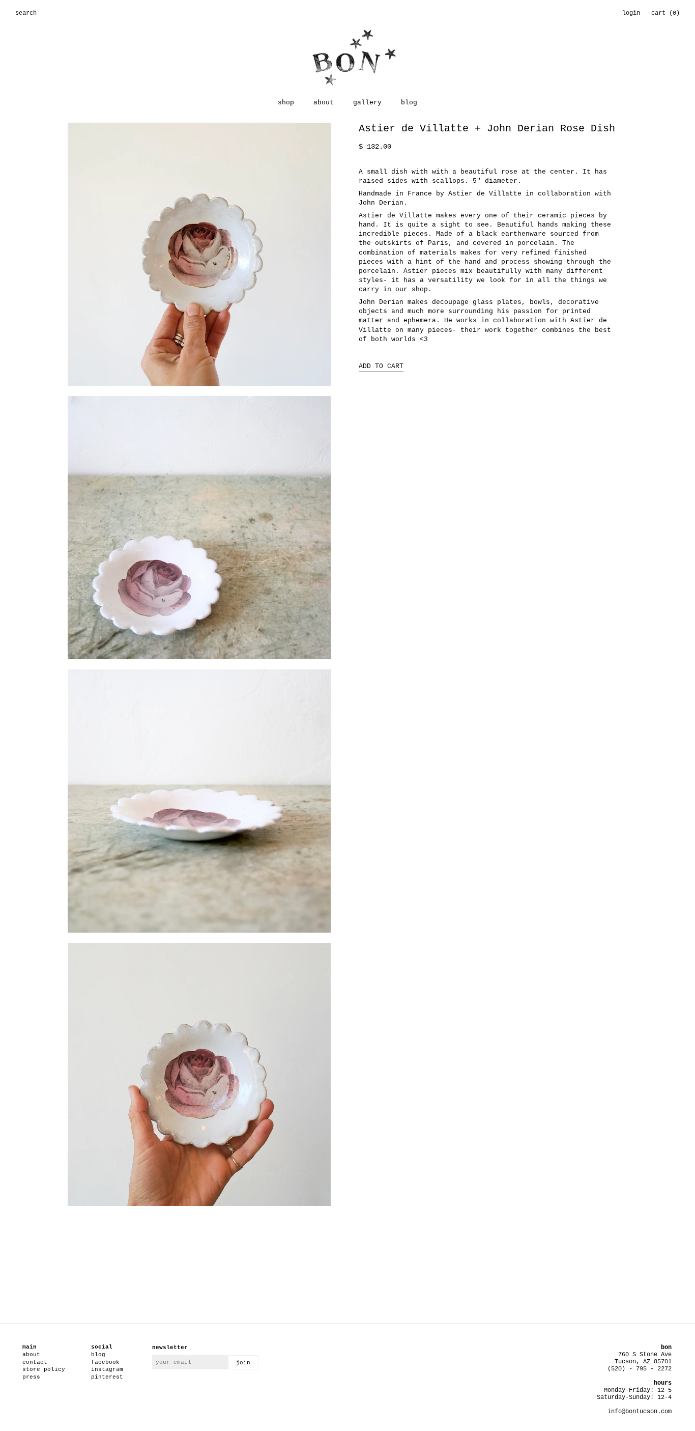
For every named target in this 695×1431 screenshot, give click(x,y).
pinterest (107, 1377)
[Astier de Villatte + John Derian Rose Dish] (199, 259)
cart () (665, 13)
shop (286, 102)
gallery (367, 102)
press (31, 1377)
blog (409, 102)
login (631, 13)
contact (34, 1362)
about (323, 102)
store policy (43, 1369)
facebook (105, 1362)
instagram (107, 1369)
